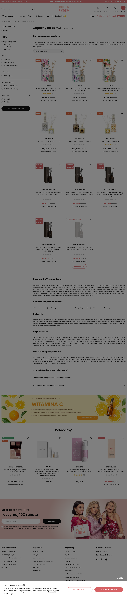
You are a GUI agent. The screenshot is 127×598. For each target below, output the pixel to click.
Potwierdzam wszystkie (109, 590)
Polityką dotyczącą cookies (49, 588)
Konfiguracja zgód (79, 590)
